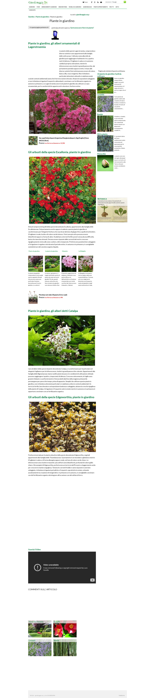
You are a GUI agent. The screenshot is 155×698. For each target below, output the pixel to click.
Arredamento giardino (49, 7)
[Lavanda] (39, 647)
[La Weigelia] (86, 264)
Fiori (38, 7)
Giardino (32, 7)
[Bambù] (65, 647)
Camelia (57, 622)
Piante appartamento (101, 7)
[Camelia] (65, 629)
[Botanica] (112, 210)
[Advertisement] (49, 14)
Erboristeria (63, 7)
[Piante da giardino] (36, 264)
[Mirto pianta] (105, 143)
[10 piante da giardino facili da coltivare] (105, 85)
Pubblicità (122, 695)
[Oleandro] (70, 264)
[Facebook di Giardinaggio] (91, 2)
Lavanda (32, 641)
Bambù (56, 641)
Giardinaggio (87, 7)
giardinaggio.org (82, 15)
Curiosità (32, 10)
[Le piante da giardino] (53, 264)
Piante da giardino (42, 17)
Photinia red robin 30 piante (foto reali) (53, 295)
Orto (117, 7)
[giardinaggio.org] (38, 3)
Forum (86, 2)
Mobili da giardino (75, 7)
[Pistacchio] (105, 163)
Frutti (111, 7)
